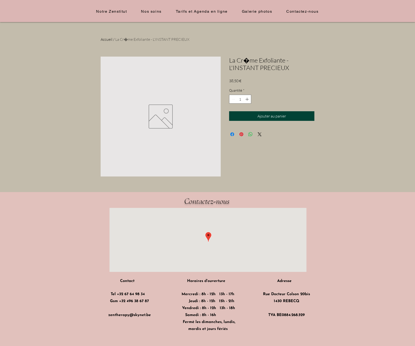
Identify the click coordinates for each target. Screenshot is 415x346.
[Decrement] (233, 99)
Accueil (106, 39)
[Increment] (247, 99)
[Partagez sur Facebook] (232, 134)
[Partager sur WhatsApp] (250, 134)
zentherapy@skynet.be (129, 315)
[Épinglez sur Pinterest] (241, 134)
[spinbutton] (240, 99)
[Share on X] (259, 134)
